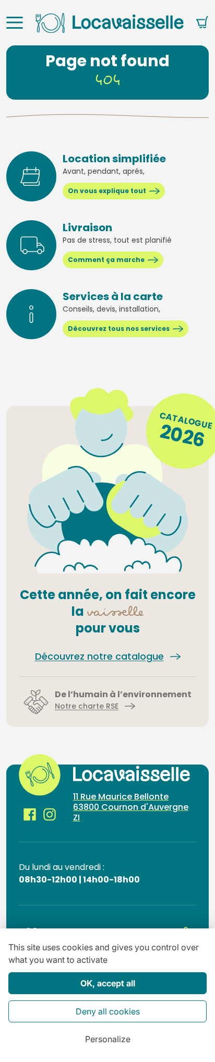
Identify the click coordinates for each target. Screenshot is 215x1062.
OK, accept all (107, 983)
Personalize (107, 1039)
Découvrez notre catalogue (99, 656)
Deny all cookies (108, 1011)
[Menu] (14, 22)
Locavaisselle (109, 23)
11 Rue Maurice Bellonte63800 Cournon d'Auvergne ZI (130, 807)
